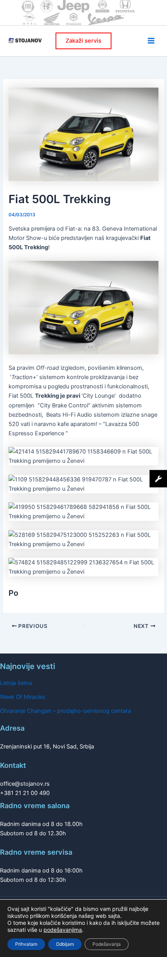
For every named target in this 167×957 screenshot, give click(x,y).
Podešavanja (106, 944)
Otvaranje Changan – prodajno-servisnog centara (65, 710)
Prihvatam (26, 944)
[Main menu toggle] (151, 41)
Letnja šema (16, 682)
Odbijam (65, 944)
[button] (83, 41)
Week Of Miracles (22, 696)
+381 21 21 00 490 (25, 793)
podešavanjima (62, 929)
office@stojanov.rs (25, 783)
